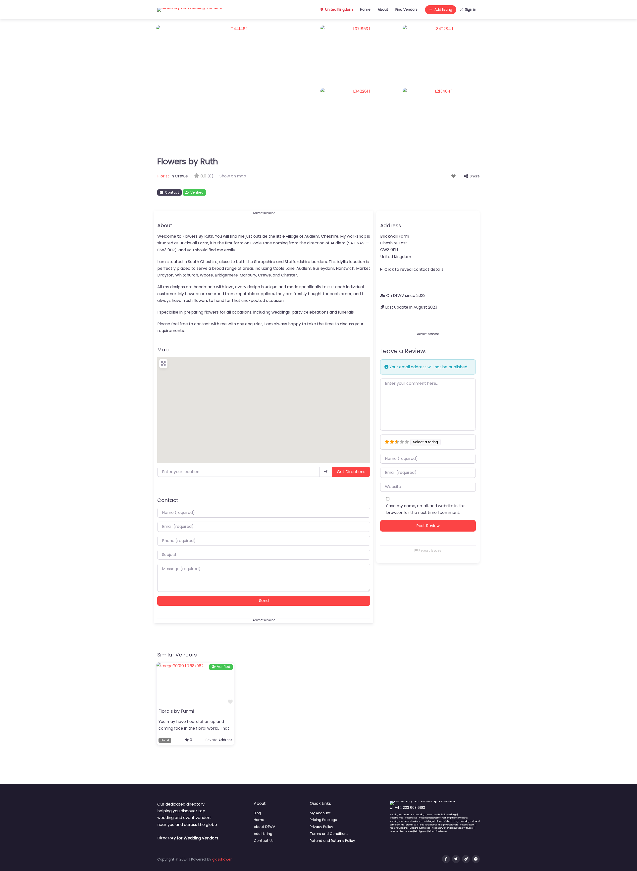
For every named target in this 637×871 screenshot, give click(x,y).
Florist (163, 176)
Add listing (443, 9)
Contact (172, 192)
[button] (264, 407)
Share (475, 176)
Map (163, 349)
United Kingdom (338, 9)
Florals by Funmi (176, 711)
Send (264, 600)
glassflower (222, 859)
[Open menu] (439, 860)
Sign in (470, 9)
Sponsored (169, 666)
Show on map (232, 176)
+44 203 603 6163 (410, 807)
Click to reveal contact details (413, 269)
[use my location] (325, 472)
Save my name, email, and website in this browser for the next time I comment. (426, 509)
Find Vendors (406, 9)
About (383, 9)
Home (365, 9)
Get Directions (351, 472)
